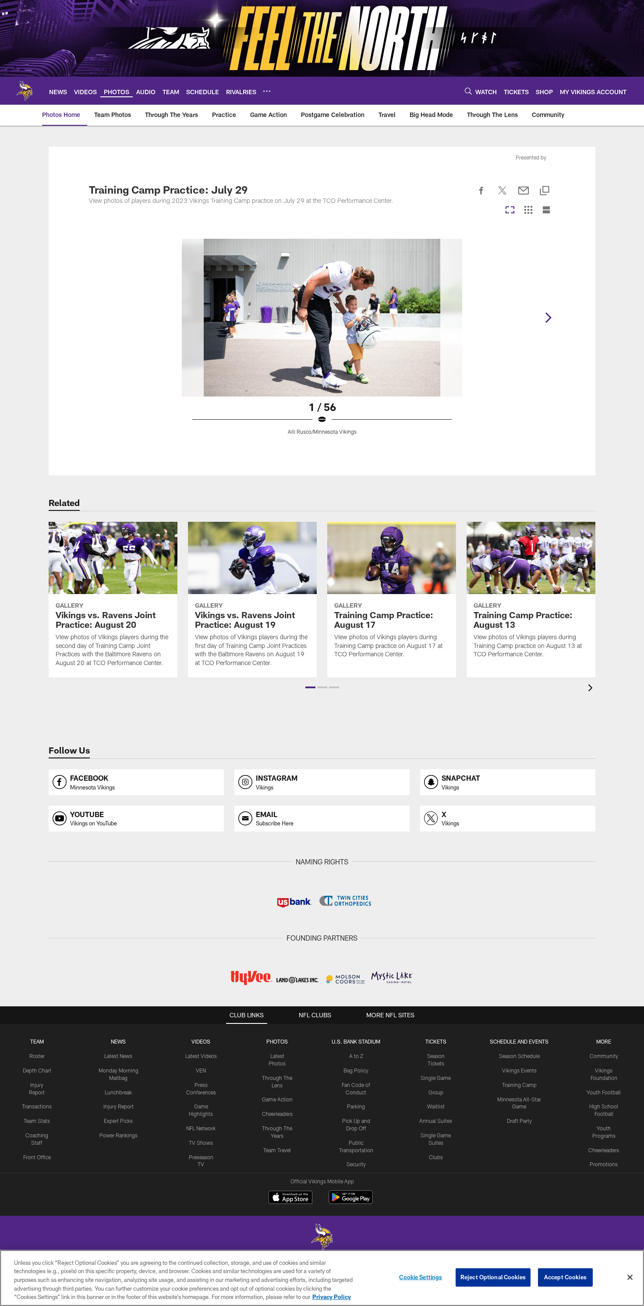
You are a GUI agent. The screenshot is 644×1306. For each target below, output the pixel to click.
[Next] (548, 317)
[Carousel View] (510, 210)
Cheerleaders (277, 1114)
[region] (322, 1278)
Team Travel (277, 1150)
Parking (356, 1106)
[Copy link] (545, 191)
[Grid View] (528, 210)
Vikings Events (519, 1070)
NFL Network (201, 1128)
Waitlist (436, 1106)
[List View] (546, 210)
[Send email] (524, 195)
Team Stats (37, 1121)
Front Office (37, 1157)
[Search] (468, 91)
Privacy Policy (331, 1296)
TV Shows (201, 1143)
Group (435, 1092)
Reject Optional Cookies (493, 1277)
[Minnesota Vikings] (322, 1238)
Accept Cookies (565, 1277)
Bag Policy (355, 1070)
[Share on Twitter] (502, 195)
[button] (310, 687)
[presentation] (591, 689)
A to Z (356, 1056)
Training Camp (519, 1085)
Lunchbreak (118, 1092)
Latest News (118, 1056)
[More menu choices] (266, 91)
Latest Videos (201, 1056)
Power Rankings (118, 1135)
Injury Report (118, 1106)
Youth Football (604, 1092)
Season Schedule (519, 1056)
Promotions (604, 1164)
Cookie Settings (420, 1277)
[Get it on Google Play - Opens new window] (350, 1201)
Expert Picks (118, 1121)
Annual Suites (435, 1121)
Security (356, 1164)
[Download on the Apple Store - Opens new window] (290, 1198)
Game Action (277, 1099)
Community (604, 1056)
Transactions (37, 1106)
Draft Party (519, 1121)
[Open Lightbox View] (322, 342)
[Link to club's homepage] (24, 90)
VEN (201, 1070)
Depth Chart (37, 1070)
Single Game (436, 1078)
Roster (37, 1056)
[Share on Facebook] (481, 195)
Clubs (436, 1157)
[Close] (630, 1277)
